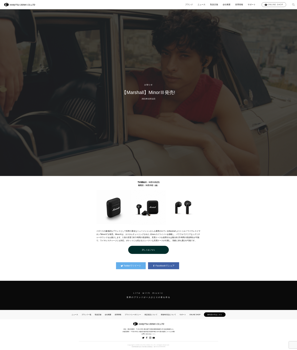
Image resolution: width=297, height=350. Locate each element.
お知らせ (148, 84)
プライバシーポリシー (133, 314)
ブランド (189, 4)
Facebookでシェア (164, 265)
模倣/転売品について (168, 314)
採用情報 (239, 4)
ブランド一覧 (86, 314)
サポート (252, 4)
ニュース (201, 4)
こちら (153, 334)
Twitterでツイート (132, 265)
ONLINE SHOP (194, 314)
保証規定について (150, 314)
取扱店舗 (214, 4)
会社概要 (227, 4)
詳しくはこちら (148, 250)
